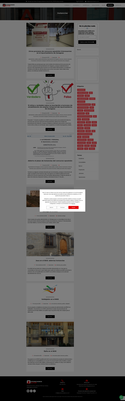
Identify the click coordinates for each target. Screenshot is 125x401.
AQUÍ (46, 202)
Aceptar (73, 207)
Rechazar (62, 207)
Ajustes (73, 203)
